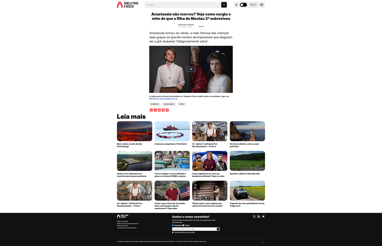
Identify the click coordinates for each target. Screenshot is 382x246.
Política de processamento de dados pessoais (127, 225)
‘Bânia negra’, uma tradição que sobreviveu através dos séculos (207, 204)
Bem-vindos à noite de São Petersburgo (129, 145)
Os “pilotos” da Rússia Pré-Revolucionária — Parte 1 (130, 204)
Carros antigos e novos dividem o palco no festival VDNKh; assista (170, 174)
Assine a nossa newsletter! (190, 216)
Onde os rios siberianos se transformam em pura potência (131, 174)
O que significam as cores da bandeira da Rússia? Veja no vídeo (208, 174)
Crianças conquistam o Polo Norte (171, 144)
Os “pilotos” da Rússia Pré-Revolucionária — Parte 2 (205, 145)
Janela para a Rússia (186, 25)
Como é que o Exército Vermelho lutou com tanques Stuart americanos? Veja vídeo (170, 206)
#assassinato (169, 104)
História (201, 26)
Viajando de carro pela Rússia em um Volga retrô (247, 204)
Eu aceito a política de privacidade (184, 232)
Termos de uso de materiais (127, 228)
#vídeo (181, 104)
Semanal (178, 225)
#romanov (155, 104)
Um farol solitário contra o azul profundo (244, 145)
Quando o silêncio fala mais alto (245, 173)
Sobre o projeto (122, 221)
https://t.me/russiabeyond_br (164, 99)
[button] (219, 3)
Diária (187, 225)
